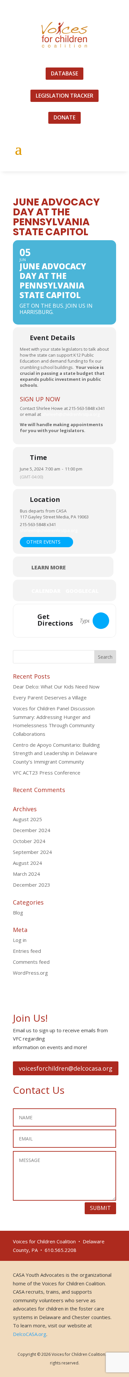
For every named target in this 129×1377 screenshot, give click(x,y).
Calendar (46, 591)
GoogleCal (82, 591)
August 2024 (27, 863)
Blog (18, 912)
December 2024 (31, 830)
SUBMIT (100, 1208)
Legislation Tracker (64, 95)
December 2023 (31, 884)
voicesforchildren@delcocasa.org (65, 1068)
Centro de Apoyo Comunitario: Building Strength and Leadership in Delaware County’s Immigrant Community (56, 753)
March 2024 (26, 873)
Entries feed (27, 951)
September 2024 (32, 852)
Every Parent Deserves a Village (50, 697)
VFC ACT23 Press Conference (46, 772)
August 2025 (27, 819)
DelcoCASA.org (29, 1334)
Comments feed (31, 961)
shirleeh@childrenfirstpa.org (71, 414)
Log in (19, 940)
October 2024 (29, 841)
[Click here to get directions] (101, 620)
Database (64, 73)
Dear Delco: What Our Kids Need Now (56, 686)
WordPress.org (30, 972)
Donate (64, 117)
